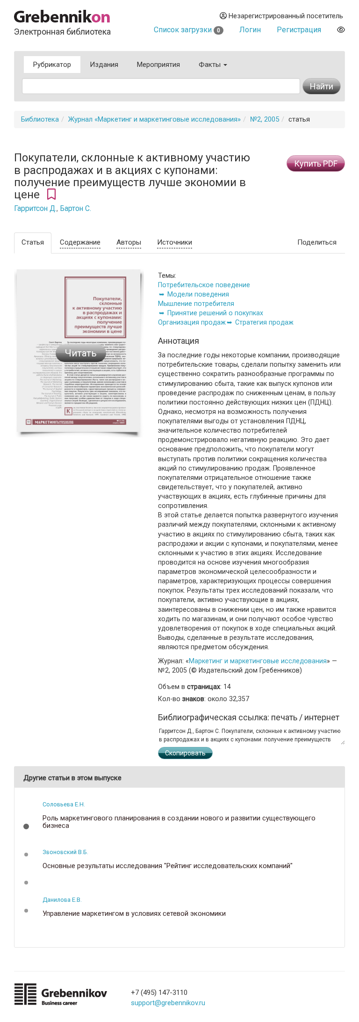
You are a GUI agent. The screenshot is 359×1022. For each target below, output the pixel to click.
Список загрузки (187, 29)
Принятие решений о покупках (215, 313)
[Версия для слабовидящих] (341, 29)
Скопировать (185, 753)
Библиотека (40, 119)
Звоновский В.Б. (65, 851)
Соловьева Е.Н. (64, 804)
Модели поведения (198, 294)
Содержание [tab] (80, 242)
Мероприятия (158, 64)
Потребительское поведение (204, 285)
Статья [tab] (33, 242)
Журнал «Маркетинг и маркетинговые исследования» (154, 119)
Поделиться (317, 242)
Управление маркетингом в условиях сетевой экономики (134, 914)
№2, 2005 (264, 119)
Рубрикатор (52, 64)
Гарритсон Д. (35, 208)
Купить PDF (315, 163)
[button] (26, 826)
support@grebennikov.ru (168, 1003)
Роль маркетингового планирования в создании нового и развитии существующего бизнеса (179, 822)
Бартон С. (75, 208)
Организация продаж (192, 322)
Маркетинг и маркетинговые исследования (258, 661)
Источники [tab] (174, 242)
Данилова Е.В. (62, 899)
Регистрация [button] (299, 29)
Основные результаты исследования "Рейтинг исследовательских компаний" (168, 866)
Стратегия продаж (264, 322)
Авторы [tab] (128, 242)
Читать (81, 353)
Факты (211, 64)
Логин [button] (250, 29)
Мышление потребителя (196, 303)
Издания (104, 64)
